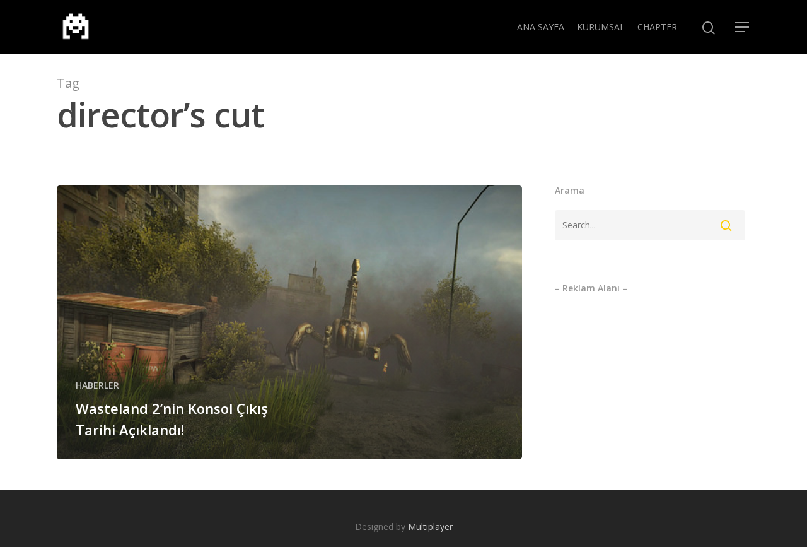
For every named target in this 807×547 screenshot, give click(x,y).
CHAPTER (657, 27)
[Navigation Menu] (742, 27)
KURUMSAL (601, 27)
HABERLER (97, 385)
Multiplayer (430, 526)
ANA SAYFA (540, 27)
